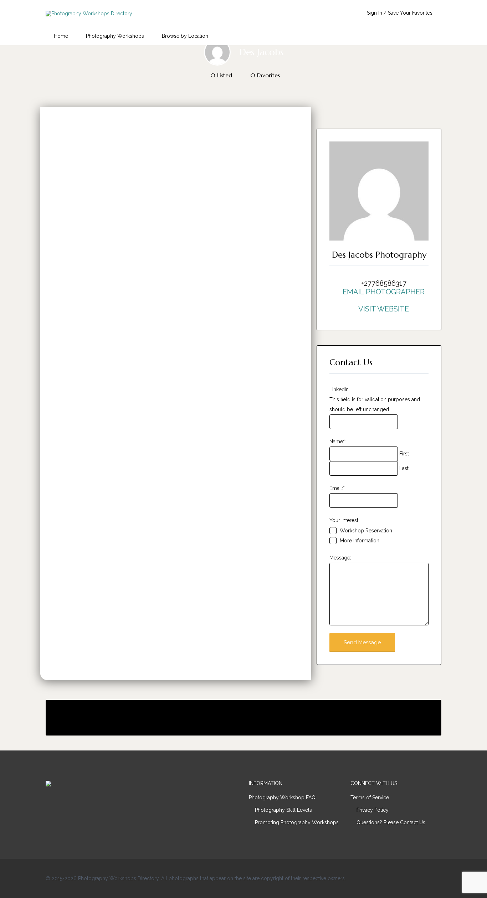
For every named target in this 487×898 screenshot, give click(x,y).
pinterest (438, 878)
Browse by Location (185, 36)
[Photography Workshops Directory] (89, 13)
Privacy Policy (373, 810)
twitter (414, 878)
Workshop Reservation (366, 530)
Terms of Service (369, 797)
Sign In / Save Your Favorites (399, 13)
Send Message (362, 642)
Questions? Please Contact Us (391, 822)
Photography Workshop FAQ (282, 797)
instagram (426, 878)
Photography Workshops (115, 36)
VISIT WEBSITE (383, 309)
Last (404, 468)
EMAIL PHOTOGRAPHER (384, 292)
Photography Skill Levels (283, 810)
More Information (359, 540)
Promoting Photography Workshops (297, 822)
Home (61, 36)
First (404, 453)
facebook (402, 878)
